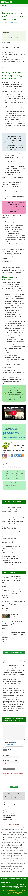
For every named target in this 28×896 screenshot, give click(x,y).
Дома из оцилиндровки (8, 432)
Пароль (9, 749)
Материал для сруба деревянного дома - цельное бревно (17, 578)
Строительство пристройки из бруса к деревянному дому (17, 616)
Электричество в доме (19, 852)
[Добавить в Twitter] (20, 455)
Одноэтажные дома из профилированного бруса (12, 871)
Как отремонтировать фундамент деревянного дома (18, 623)
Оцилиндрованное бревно (10, 802)
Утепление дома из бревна (15, 844)
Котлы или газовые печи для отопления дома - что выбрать (18, 603)
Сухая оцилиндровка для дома (10, 432)
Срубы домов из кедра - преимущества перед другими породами (13, 532)
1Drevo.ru (6, 2)
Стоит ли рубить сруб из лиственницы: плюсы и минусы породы (13, 522)
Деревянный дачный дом (6, 868)
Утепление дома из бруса (18, 861)
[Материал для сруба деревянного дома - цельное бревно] (6, 581)
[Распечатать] (6, 458)
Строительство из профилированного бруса (11, 845)
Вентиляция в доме (8, 434)
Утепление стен (18, 866)
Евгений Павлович (11, 661)
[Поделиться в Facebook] (3, 455)
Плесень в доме (17, 434)
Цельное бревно (8, 800)
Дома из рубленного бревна (17, 834)
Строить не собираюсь (9, 815)
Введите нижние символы (10, 760)
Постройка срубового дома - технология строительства (17, 591)
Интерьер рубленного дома (15, 832)
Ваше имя (6, 755)
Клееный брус (7, 807)
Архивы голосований (8, 819)
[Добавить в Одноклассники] (23, 455)
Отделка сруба (13, 848)
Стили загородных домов (10, 860)
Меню (4, 5)
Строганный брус (8, 809)
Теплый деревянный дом (19, 868)
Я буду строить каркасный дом (11, 811)
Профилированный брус (10, 805)
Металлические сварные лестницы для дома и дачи (18, 634)
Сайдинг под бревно (15, 840)
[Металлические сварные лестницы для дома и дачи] (6, 637)
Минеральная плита (5, 857)
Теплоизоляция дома (17, 827)
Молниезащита (6, 436)
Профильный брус (20, 437)
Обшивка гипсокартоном (9, 437)
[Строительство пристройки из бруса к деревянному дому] (6, 616)
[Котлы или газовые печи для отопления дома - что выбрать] (6, 606)
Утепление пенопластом (10, 438)
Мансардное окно (7, 429)
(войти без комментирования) (11, 743)
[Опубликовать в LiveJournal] (9, 455)
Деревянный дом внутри (9, 839)
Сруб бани (16, 829)
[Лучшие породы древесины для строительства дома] (14, 547)
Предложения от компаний (12, 37)
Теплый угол (16, 865)
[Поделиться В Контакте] (17, 455)
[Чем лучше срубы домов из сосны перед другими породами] (14, 538)
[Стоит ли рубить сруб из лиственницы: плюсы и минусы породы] (14, 518)
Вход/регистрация (11, 743)
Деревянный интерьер (19, 831)
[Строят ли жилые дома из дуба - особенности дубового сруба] (14, 508)
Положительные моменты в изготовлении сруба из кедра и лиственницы (13, 563)
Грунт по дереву (4, 832)
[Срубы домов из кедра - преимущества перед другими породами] (14, 528)
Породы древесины (16, 10)
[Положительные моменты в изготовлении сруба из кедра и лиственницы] (14, 558)
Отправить (9, 769)
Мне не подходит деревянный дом (12, 813)
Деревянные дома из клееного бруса (9, 835)
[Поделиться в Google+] (6, 455)
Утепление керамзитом (6, 861)
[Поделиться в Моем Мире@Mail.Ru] (12, 455)
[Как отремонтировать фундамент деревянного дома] (6, 625)
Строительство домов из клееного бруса (10, 842)
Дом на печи (20, 860)
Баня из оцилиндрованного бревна (14, 855)
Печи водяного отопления (16, 863)
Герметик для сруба (5, 869)
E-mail (4, 747)
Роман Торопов (13, 22)
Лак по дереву (8, 837)
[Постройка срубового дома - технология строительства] (6, 593)
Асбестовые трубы (5, 863)
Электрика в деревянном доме (18, 869)
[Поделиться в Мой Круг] (15, 455)
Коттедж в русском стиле (17, 436)
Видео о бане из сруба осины (12, 39)
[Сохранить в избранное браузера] (3, 458)
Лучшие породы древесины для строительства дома (11, 551)
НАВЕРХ (14, 787)
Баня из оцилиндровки (16, 431)
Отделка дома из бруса (16, 857)
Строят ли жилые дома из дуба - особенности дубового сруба (11, 512)
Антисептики (19, 433)
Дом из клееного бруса (6, 827)
